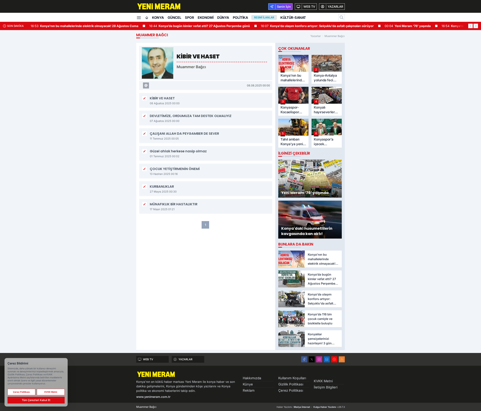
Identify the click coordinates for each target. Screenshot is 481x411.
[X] (312, 359)
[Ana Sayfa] (146, 18)
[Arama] (341, 17)
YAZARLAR (185, 359)
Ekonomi (205, 18)
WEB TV (148, 359)
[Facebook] (304, 359)
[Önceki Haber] (470, 26)
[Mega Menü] (138, 17)
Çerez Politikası (290, 390)
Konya (158, 18)
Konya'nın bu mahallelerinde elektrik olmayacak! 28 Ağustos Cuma (82, 26)
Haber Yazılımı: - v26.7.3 (311, 407)
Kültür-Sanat (293, 18)
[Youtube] (334, 359)
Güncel (174, 18)
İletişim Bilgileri (325, 387)
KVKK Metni (323, 381)
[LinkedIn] (327, 359)
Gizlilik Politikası (290, 384)
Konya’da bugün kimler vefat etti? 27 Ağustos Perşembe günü (197, 26)
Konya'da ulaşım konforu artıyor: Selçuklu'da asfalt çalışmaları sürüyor (315, 26)
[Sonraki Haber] (475, 26)
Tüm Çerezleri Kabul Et (36, 400)
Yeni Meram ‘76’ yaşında (405, 26)
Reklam (249, 390)
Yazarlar (315, 36)
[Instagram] (319, 359)
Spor (189, 18)
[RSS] (342, 359)
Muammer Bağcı (334, 36)
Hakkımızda (252, 378)
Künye (248, 384)
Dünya (223, 18)
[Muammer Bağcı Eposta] (146, 85)
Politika (240, 18)
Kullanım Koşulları (292, 378)
